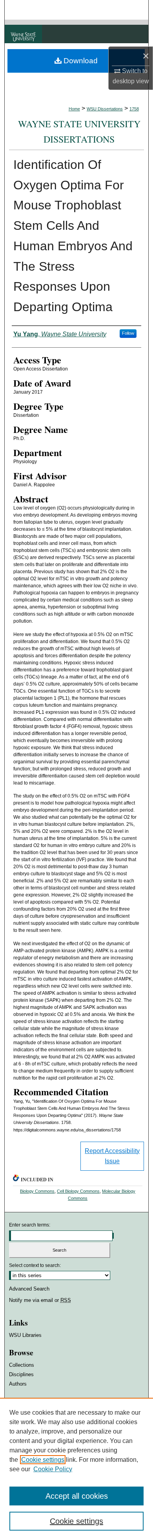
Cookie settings (42, 1459)
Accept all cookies (77, 1496)
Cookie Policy (52, 1469)
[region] (76, 1469)
